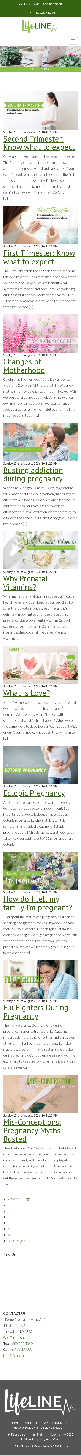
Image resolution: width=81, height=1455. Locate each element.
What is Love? (26, 693)
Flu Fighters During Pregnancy (35, 1011)
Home (15, 1423)
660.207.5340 (45, 13)
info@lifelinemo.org (17, 1355)
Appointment (54, 1423)
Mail (39, 1434)
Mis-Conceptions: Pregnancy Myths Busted (32, 1130)
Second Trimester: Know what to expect (39, 143)
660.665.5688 (52, 4)
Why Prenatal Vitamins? (25, 582)
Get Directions (14, 1337)
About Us (31, 1423)
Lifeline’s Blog (51, 1428)
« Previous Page (19, 1199)
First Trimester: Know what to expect (39, 257)
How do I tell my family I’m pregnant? (37, 903)
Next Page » (16, 1241)
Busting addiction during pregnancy (33, 474)
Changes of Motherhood (24, 365)
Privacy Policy (24, 1428)
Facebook (18, 1434)
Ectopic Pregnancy (34, 793)
